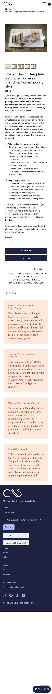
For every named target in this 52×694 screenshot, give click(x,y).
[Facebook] (9, 293)
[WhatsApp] (6, 293)
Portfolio (6, 574)
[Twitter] (15, 293)
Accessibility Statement (13, 587)
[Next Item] (43, 38)
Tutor (5, 557)
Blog (5, 561)
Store (5, 565)
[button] (49, 3)
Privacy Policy (9, 582)
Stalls (5, 570)
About (5, 552)
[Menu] (44, 3)
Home (5, 548)
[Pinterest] (12, 293)
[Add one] (17, 241)
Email (6, 508)
